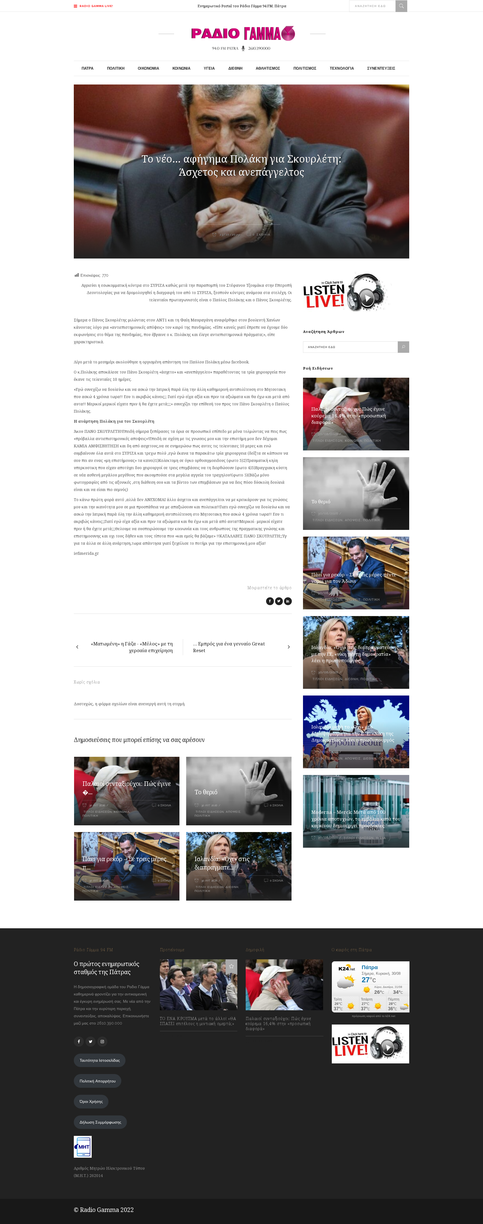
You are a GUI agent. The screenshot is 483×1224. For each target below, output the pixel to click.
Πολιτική (90, 815)
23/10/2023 (229, 234)
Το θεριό (206, 792)
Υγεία (381, 838)
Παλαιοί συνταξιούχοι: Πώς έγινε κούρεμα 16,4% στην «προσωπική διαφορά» (348, 416)
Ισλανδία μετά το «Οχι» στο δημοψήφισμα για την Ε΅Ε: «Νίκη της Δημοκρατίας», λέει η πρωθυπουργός (352, 733)
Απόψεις (233, 811)
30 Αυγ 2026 (97, 805)
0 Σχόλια (262, 234)
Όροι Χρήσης (91, 1101)
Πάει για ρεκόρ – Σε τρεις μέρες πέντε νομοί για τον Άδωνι (353, 577)
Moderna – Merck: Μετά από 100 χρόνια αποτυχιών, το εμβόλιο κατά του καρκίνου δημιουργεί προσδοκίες (356, 819)
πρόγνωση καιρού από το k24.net (373, 1016)
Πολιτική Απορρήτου (98, 1081)
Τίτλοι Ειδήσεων (97, 811)
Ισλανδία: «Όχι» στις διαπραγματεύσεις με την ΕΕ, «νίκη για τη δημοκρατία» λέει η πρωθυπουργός (355, 654)
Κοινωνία (122, 811)
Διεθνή (232, 887)
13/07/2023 (175, 1036)
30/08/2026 (328, 434)
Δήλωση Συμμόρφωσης (100, 1122)
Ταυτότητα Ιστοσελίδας (100, 1060)
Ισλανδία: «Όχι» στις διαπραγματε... (222, 863)
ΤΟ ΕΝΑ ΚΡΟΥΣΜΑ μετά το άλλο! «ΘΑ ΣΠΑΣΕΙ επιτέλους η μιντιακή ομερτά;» (198, 1021)
